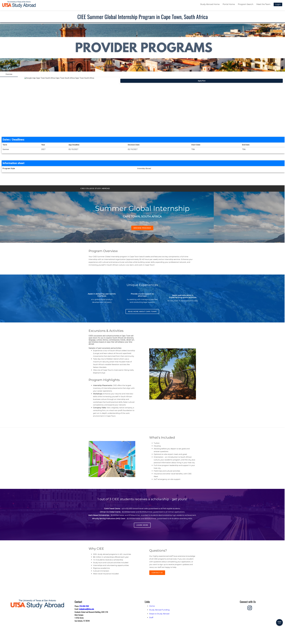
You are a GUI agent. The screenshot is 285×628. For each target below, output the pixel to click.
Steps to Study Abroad (159, 614)
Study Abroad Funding (159, 610)
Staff (151, 617)
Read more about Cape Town (142, 311)
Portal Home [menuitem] (229, 4)
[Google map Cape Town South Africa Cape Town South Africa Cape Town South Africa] (59, 106)
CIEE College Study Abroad (95, 188)
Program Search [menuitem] (245, 4)
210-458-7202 (84, 606)
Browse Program (142, 228)
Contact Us (157, 572)
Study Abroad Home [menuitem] (210, 4)
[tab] (9, 74)
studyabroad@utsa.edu (86, 609)
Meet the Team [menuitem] (263, 4)
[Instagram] (249, 607)
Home (152, 606)
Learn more (142, 525)
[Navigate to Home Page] (19, 4)
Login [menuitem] (278, 4)
